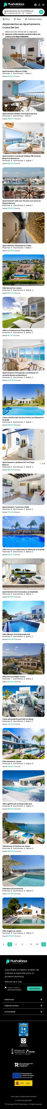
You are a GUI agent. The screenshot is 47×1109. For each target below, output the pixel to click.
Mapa (19, 19)
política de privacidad (14, 990)
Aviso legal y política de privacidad (23, 1096)
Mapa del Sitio (23, 1093)
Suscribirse (35, 988)
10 (37, 944)
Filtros (7, 19)
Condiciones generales (23, 1100)
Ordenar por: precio (35, 19)
